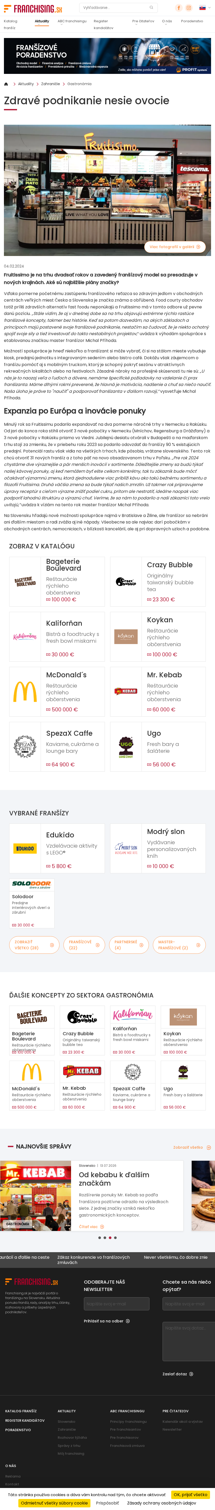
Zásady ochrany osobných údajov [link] (161, 1503)
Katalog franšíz (10, 24)
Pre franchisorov (124, 1437)
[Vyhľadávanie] (151, 8)
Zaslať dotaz (175, 1374)
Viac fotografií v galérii (172, 246)
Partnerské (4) (126, 944)
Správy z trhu (69, 1445)
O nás (167, 21)
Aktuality (42, 21)
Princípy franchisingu (128, 1421)
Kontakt (12, 1484)
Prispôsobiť (107, 1503)
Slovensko (66, 1421)
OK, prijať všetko (190, 1495)
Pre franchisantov (125, 1429)
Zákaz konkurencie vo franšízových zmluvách (67, 1260)
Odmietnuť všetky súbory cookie (54, 1503)
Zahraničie (50, 83)
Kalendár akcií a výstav (183, 1421)
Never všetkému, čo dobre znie (150, 1257)
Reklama (12, 1476)
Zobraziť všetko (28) (27, 944)
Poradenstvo (192, 21)
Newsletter (172, 1429)
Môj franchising (71, 1453)
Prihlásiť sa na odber (103, 1321)
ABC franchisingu (72, 21)
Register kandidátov (103, 24)
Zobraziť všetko (188, 1147)
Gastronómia (79, 83)
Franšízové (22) (80, 944)
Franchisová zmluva (127, 1445)
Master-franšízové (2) (173, 944)
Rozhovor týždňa (72, 1437)
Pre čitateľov (143, 21)
